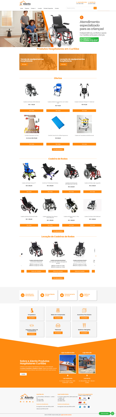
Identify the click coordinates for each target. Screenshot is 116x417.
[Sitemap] (33, 401)
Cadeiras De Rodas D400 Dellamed (31, 101)
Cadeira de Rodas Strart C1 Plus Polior (71, 217)
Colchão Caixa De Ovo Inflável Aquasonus (58, 135)
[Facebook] (20, 401)
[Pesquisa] (95, 8)
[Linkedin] (26, 401)
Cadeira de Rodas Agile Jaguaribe (92, 183)
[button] (58, 29)
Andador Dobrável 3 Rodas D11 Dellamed (84, 101)
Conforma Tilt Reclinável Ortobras (50, 183)
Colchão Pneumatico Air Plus (31, 135)
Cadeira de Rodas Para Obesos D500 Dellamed (50, 217)
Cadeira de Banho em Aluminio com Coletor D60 (58, 102)
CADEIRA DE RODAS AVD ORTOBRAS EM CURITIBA (71, 183)
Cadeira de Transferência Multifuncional (84, 135)
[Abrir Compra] (35, 8)
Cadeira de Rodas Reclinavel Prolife (29, 216)
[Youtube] (30, 401)
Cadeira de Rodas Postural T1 (29, 183)
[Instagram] (23, 401)
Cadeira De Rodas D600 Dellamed (92, 216)
